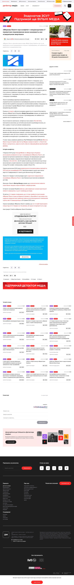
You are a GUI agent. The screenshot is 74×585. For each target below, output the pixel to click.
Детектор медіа (5, 1)
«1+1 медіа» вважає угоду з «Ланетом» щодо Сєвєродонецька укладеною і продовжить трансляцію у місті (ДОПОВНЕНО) (59, 323)
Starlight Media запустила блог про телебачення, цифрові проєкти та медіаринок (59, 104)
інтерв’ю (11, 111)
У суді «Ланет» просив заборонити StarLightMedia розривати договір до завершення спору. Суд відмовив (12, 363)
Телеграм (5, 517)
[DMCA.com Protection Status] (32, 568)
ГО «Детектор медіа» (67, 1)
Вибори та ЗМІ (6, 500)
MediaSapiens (14, 1)
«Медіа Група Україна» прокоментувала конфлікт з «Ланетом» (60, 348)
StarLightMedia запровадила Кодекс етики (13, 321)
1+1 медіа (34, 279)
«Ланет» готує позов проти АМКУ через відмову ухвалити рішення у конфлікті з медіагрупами (36, 310)
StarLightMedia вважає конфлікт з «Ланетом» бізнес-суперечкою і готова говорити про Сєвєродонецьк (59, 376)
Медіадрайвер (6, 493)
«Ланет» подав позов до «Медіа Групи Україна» (35, 362)
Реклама (26, 492)
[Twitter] (15, 51)
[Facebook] (11, 51)
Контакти (26, 493)
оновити (45, 404)
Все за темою (66, 121)
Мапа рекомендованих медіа (10, 506)
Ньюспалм (5, 508)
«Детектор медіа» (43, 264)
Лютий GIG (37, 121)
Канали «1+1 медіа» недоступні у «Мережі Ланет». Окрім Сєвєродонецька (36, 321)
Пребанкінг (5, 492)
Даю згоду (37, 582)
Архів (25, 500)
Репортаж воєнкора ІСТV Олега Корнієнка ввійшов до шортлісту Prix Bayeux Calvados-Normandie (59, 83)
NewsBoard (5, 495)
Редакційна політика (29, 485)
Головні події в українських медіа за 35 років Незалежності (60, 74)
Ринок (4, 26)
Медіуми (5, 509)
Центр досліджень (32, 1)
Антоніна (58, 1)
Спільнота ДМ (10, 442)
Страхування (57, 5)
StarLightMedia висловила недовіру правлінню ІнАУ (35, 336)
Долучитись (25, 257)
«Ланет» (40, 279)
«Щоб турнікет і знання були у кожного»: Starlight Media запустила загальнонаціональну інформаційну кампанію (60, 114)
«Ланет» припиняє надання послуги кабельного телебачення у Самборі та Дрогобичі (35, 349)
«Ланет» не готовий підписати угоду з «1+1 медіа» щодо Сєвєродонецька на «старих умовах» (36, 376)
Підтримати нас (28, 495)
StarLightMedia (26, 279)
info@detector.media (18, 539)
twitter (4, 516)
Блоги (51, 359)
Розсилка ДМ (27, 498)
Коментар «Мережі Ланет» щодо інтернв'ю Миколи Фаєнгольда (60, 362)
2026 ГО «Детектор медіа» (19, 541)
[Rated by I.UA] (43, 568)
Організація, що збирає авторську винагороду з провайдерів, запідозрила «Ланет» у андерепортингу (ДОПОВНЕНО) (13, 376)
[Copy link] (18, 51)
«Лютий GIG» (13, 161)
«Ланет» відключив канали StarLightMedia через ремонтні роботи (13, 336)
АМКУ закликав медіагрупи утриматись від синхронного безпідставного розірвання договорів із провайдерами (60, 337)
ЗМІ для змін (6, 490)
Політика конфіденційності (30, 487)
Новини (22, 5)
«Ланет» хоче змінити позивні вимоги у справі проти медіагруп (13, 309)
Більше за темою (54, 66)
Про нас (26, 483)
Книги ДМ (26, 490)
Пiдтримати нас (65, 483)
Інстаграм (5, 519)
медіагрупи (6, 279)
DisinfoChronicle (41, 1)
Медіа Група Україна (16, 279)
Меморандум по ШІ (28, 489)
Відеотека (5, 498)
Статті (27, 5)
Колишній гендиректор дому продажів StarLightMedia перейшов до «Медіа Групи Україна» (60, 310)
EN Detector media (51, 1)
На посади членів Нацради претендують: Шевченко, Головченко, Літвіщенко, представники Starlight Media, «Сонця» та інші (60, 93)
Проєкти (5, 483)
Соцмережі (6, 512)
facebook (5, 514)
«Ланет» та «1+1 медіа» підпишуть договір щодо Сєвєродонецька (13, 348)
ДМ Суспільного (22, 1)
